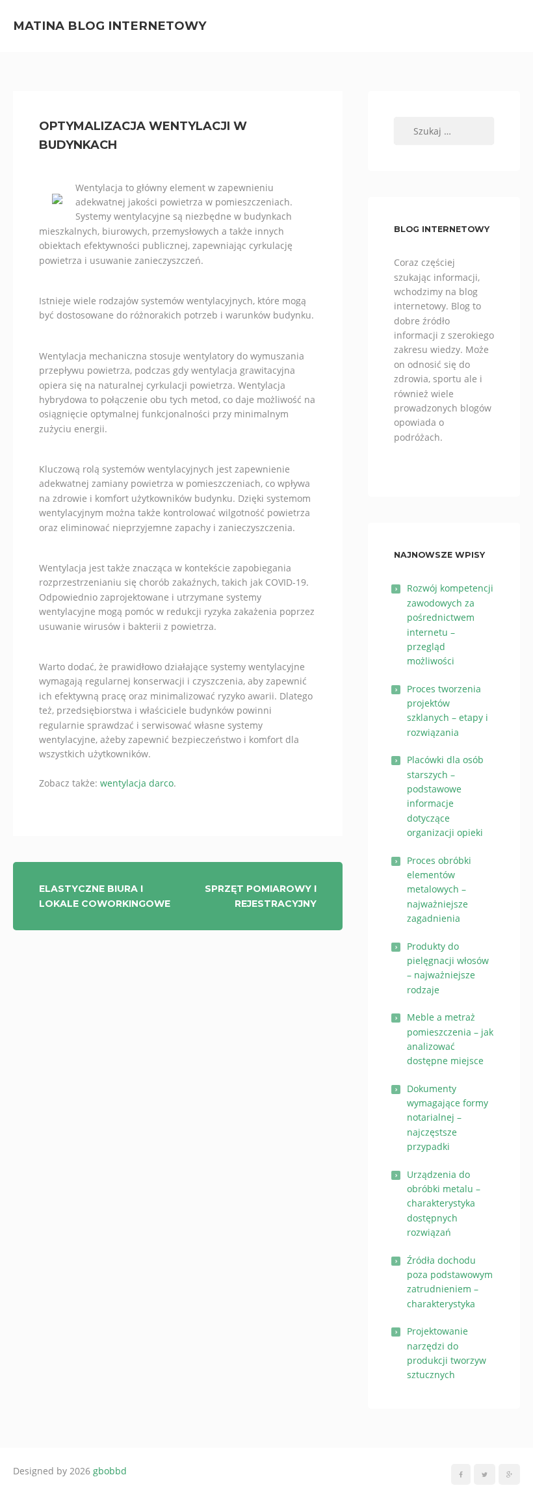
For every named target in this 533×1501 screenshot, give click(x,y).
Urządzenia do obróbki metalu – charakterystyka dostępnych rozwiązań (443, 1203)
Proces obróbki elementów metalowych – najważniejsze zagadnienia (439, 889)
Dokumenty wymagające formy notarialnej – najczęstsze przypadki (447, 1117)
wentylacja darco (137, 783)
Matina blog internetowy (110, 25)
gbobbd (110, 1471)
